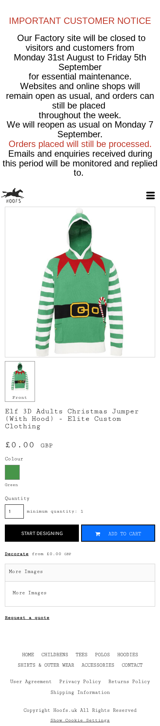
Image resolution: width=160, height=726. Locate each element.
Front (19, 397)
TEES (81, 655)
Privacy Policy (80, 682)
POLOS (102, 655)
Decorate (17, 554)
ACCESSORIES (97, 665)
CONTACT (132, 665)
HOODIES (127, 655)
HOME (28, 655)
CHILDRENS (54, 655)
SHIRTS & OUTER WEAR (45, 665)
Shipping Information (80, 692)
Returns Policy (129, 682)
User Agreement (31, 682)
